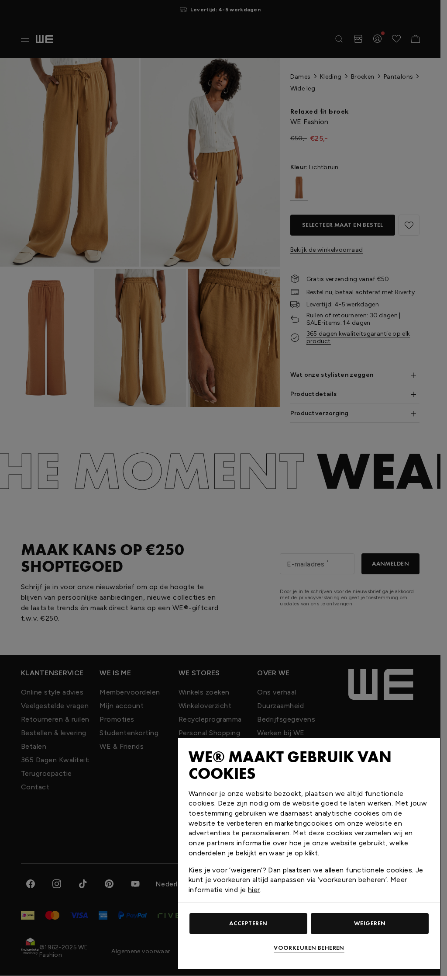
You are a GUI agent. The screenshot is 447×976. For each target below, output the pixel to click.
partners (220, 843)
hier (254, 890)
